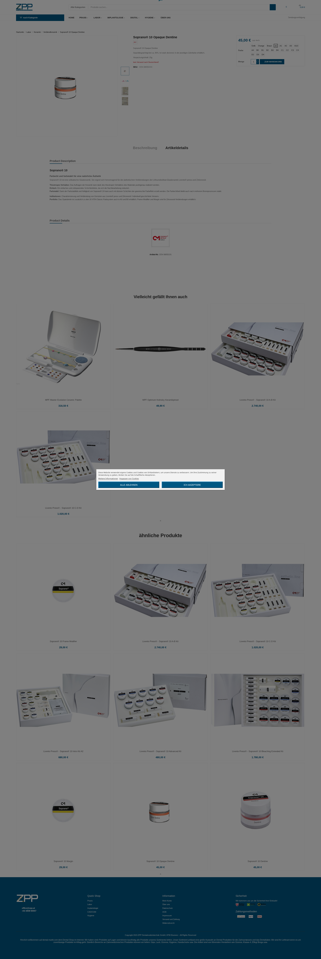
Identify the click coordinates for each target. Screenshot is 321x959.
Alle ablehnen (129, 484)
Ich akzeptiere (192, 484)
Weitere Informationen (108, 478)
